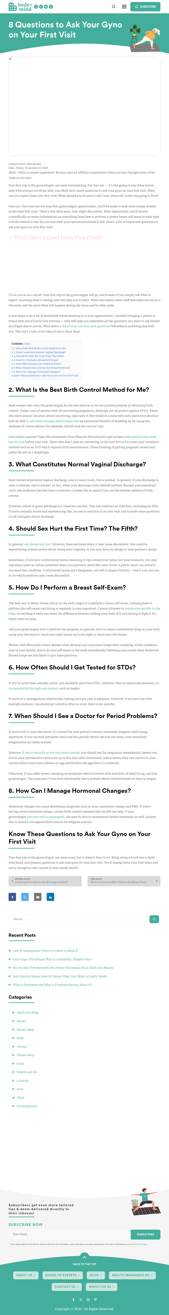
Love (20, 1089)
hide (27, 344)
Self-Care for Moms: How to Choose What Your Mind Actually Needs (60, 976)
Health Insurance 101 (131, 1275)
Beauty (21, 1021)
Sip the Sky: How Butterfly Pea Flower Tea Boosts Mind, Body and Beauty (63, 967)
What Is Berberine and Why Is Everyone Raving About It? (52, 984)
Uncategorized (27, 1106)
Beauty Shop (25, 1029)
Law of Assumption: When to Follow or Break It (45, 950)
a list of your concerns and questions (85, 326)
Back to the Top (84, 1264)
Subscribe (145, 1234)
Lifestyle (23, 1080)
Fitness (22, 1046)
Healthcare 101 (27, 1072)
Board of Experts (61, 1275)
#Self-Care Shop (28, 1012)
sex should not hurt (37, 544)
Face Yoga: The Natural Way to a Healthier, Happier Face (52, 959)
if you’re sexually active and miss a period (51, 752)
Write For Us (100, 1286)
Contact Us (65, 1286)
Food (20, 1063)
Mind (20, 1097)
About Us (24, 1275)
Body (20, 1038)
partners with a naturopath (45, 817)
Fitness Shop (25, 1055)
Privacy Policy (140, 1244)
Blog (94, 1275)
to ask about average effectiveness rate (52, 421)
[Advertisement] (84, 269)
